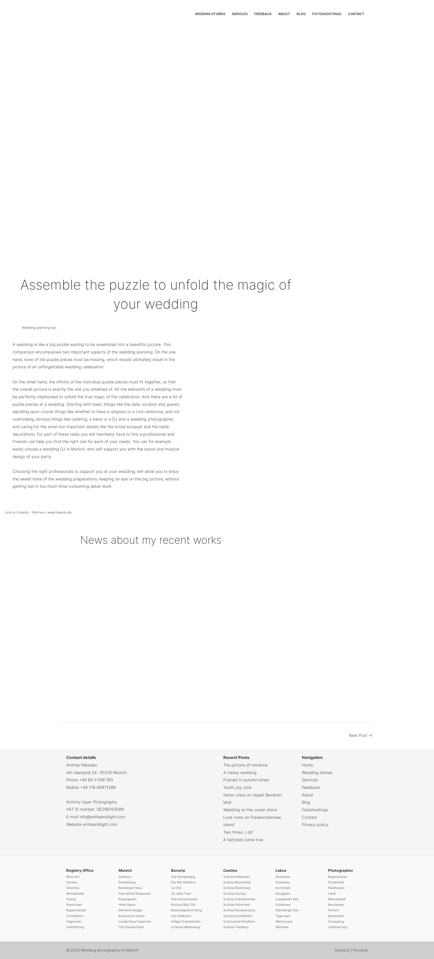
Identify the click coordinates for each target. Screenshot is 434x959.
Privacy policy (315, 824)
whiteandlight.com (100, 824)
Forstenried (336, 882)
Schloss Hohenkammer (239, 899)
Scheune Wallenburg (185, 927)
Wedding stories (317, 772)
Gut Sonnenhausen (184, 899)
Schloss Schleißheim (237, 916)
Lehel (332, 893)
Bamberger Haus (130, 888)
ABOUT (284, 14)
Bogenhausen (337, 877)
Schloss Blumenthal (237, 882)
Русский (360, 950)
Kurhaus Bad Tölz (183, 904)
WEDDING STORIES (210, 14)
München (73, 877)
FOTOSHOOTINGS (326, 14)
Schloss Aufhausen (236, 877)
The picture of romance (245, 764)
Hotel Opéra (127, 904)
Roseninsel (74, 904)
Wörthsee (282, 927)
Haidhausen (336, 888)
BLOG (301, 14)
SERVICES (240, 14)
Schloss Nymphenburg (239, 910)
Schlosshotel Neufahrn (239, 921)
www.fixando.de (59, 512)
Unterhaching (337, 927)
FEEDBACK (263, 14)
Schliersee (283, 904)
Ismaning (72, 888)
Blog (306, 802)
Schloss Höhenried (236, 904)
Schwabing (336, 921)
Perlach (333, 910)
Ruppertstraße (76, 910)
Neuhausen (336, 904)
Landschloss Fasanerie (135, 921)
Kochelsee (283, 888)
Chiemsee (283, 882)
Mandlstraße (75, 893)
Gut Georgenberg (183, 877)
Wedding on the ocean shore (250, 809)
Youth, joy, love (237, 787)
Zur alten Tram (181, 893)
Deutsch (343, 950)
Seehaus (125, 877)
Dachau (71, 882)
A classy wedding (240, 772)
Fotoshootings (315, 809)
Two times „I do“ (238, 832)
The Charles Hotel (131, 927)
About (307, 794)
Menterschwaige (130, 910)
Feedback (311, 787)
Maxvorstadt (337, 899)
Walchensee (284, 921)
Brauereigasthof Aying (186, 910)
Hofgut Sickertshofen (186, 921)
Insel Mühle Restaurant (135, 893)
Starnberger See (287, 910)
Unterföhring (75, 927)
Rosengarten (127, 899)
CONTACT (356, 14)
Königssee (283, 893)
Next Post (360, 735)
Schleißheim (75, 916)
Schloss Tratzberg (235, 927)
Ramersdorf (336, 916)
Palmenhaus (127, 882)
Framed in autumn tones (246, 779)
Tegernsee (73, 921)
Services (310, 779)
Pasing (71, 899)
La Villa (176, 888)
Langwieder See (287, 899)
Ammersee (283, 877)
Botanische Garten (132, 916)
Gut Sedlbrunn (181, 916)
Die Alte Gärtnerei (183, 882)
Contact (309, 817)
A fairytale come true (243, 839)
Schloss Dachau (234, 893)
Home (307, 764)
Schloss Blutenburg (236, 888)
